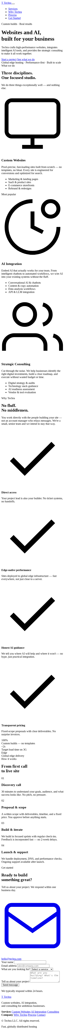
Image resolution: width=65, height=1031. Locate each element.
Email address (9, 965)
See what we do (26, 59)
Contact (41, 1014)
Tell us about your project (15, 981)
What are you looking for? (15, 969)
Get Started (14, 18)
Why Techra (15, 11)
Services (13, 8)
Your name (7, 962)
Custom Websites (21, 1011)
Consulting (53, 1011)
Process (12, 14)
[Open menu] (13, 3)
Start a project (8, 59)
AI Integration (38, 1011)
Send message (10, 985)
